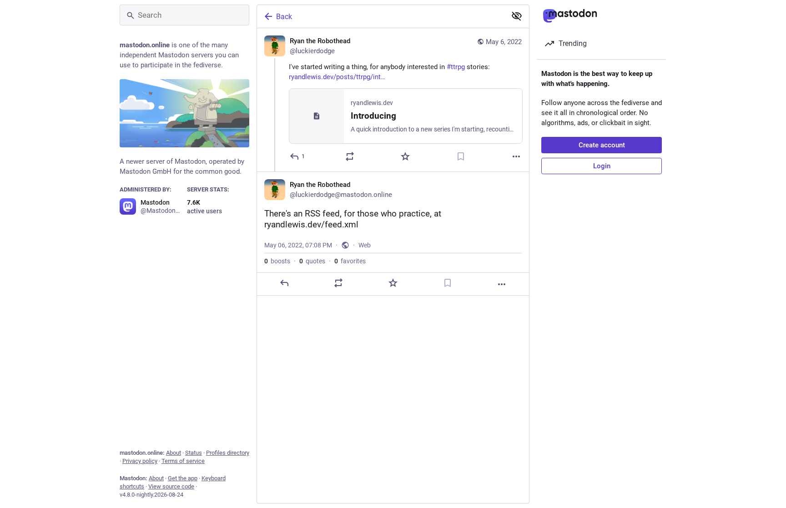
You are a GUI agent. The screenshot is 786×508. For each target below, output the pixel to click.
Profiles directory (227, 452)
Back (284, 16)
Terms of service (183, 461)
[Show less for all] (516, 16)
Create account (602, 145)
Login (601, 166)
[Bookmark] (460, 156)
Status (193, 452)
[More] (516, 156)
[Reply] (284, 282)
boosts (277, 261)
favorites (350, 261)
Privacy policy (139, 461)
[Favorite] (405, 156)
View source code (171, 486)
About (173, 452)
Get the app (182, 478)
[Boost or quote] (349, 156)
